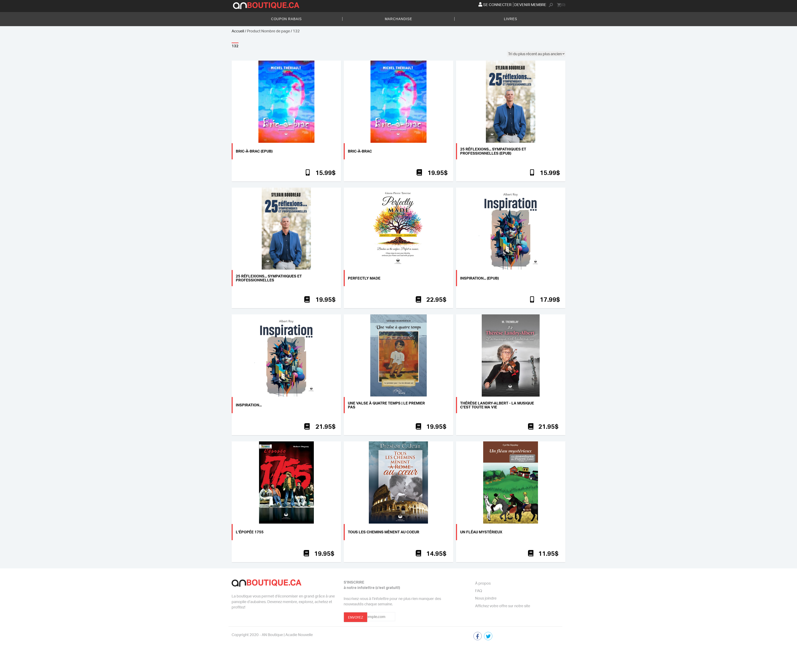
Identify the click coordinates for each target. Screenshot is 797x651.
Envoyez (355, 617)
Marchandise (398, 19)
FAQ (478, 590)
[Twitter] (488, 636)
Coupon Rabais (286, 19)
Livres (510, 19)
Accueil (238, 31)
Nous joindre (485, 598)
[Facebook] (477, 636)
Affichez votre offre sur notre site (502, 605)
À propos (483, 583)
